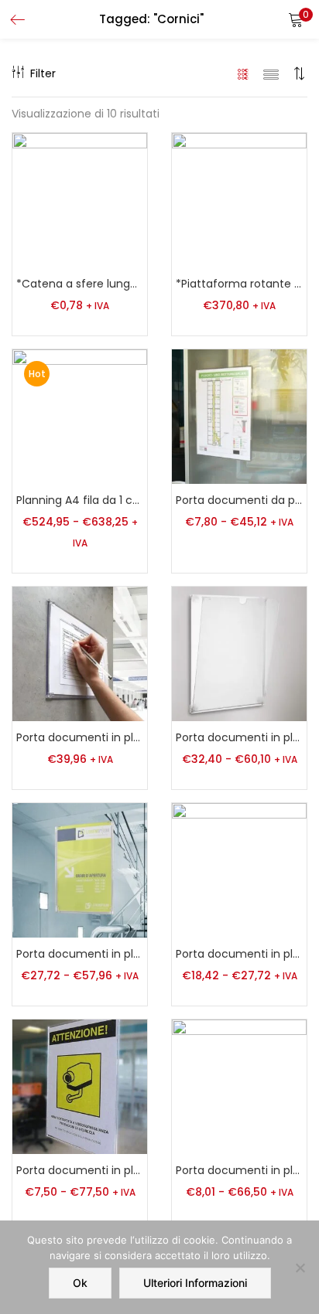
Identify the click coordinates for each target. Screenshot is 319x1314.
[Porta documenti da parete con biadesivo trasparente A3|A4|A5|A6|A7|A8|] (239, 416)
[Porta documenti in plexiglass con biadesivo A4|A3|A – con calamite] (239, 653)
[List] (271, 73)
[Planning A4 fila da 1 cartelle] (79, 416)
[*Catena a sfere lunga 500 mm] (79, 199)
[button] (295, 19)
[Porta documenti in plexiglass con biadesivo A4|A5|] (239, 869)
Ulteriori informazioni (195, 1282)
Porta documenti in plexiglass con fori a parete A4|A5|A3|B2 (239, 1170)
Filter (43, 73)
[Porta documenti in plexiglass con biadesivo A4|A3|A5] (79, 869)
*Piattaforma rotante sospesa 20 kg (239, 284)
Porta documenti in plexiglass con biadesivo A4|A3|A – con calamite (239, 737)
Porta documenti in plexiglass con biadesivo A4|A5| (239, 954)
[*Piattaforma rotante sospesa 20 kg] (239, 199)
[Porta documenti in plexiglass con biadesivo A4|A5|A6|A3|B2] (79, 1086)
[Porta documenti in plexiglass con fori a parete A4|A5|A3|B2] (239, 1086)
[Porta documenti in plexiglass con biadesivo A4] (79, 653)
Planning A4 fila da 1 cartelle (79, 500)
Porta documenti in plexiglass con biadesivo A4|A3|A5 (79, 954)
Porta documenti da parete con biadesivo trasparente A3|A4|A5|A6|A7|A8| (239, 500)
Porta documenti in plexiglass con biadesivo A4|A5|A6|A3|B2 (79, 1170)
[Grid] (243, 73)
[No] (299, 1267)
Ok (80, 1282)
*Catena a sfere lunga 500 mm (79, 284)
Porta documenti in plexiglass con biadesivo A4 (79, 737)
